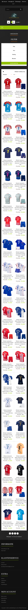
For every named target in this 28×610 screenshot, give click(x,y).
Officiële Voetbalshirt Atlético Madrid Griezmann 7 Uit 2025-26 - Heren (7, 161)
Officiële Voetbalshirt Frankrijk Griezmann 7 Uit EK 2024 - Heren (7, 276)
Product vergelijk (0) (20, 71)
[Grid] (3, 71)
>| (17, 533)
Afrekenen (24, 1)
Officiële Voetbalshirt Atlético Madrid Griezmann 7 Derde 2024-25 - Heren (7, 185)
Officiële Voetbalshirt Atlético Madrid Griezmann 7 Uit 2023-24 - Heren (20, 321)
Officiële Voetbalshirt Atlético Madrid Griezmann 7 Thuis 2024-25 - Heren (7, 230)
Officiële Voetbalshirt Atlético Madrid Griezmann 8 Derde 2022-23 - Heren (20, 457)
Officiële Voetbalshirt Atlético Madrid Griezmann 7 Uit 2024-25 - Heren (7, 207)
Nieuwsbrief (3, 602)
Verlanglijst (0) (11, 1)
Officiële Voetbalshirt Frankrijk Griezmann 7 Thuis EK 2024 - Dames (8, 299)
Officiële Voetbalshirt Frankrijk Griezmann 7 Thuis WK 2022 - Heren (20, 434)
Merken (2, 578)
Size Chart (3, 550)
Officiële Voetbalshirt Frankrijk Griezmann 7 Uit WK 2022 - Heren (7, 457)
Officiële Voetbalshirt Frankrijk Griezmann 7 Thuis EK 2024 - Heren (7, 253)
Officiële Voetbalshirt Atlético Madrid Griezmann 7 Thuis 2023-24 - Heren (7, 321)
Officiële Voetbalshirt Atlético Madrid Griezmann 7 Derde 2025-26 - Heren (7, 115)
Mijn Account (4, 1)
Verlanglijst (3, 600)
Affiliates (3, 582)
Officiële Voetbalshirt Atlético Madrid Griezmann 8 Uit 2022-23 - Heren (20, 479)
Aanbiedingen (4, 584)
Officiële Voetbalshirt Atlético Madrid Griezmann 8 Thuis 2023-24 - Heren (20, 365)
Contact (2, 562)
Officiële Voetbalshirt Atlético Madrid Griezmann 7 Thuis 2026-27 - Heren (7, 93)
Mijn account (4, 596)
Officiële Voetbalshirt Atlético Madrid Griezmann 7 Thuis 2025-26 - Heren (7, 139)
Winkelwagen (18, 1)
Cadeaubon (3, 580)
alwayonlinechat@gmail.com (8, 566)
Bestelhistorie (4, 598)
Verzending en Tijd (5, 548)
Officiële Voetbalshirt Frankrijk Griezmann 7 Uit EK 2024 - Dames (20, 299)
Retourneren (4, 564)
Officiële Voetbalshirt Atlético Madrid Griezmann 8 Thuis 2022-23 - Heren (7, 479)
